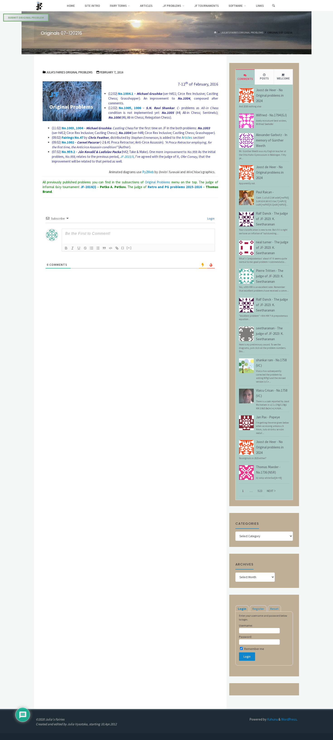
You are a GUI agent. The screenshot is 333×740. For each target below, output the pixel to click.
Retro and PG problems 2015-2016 (175, 187)
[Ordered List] (91, 248)
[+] (129, 247)
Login (211, 218)
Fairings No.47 (72, 137)
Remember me (254, 649)
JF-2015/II (127, 156)
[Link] (117, 248)
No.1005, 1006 (130, 108)
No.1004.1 (125, 93)
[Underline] (79, 248)
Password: (245, 637)
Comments (245, 79)
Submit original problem (26, 17)
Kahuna (272, 719)
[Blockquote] (104, 248)
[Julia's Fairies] (39, 5)
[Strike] (85, 248)
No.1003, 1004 (72, 128)
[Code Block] (110, 248)
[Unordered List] (98, 248)
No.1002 (68, 142)
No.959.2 (68, 152)
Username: (246, 625)
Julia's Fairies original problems (242, 32)
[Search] (273, 5)
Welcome (283, 78)
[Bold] (66, 248)
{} (122, 247)
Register (258, 609)
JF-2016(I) (88, 187)
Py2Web (148, 172)
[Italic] (72, 248)
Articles (187, 137)
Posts (264, 78)
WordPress (289, 719)
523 (260, 491)
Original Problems (157, 182)
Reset (274, 609)
